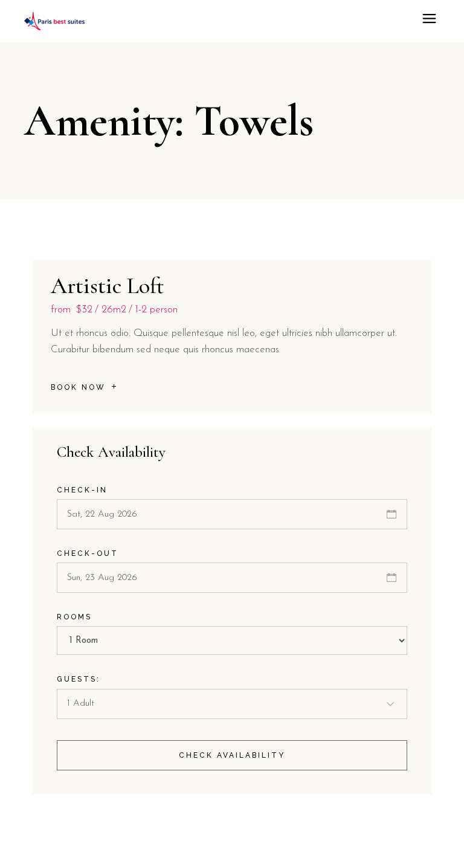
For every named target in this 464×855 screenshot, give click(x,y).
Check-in (82, 490)
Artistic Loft (107, 286)
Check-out (87, 553)
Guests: (78, 679)
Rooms (74, 617)
